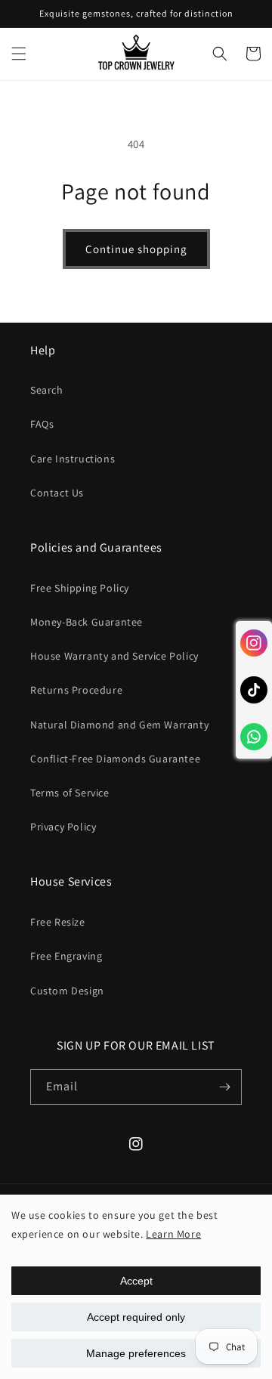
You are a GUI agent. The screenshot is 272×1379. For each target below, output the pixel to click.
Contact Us (57, 492)
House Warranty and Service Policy (114, 656)
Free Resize (57, 922)
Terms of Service (70, 792)
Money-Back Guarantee (86, 622)
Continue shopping (136, 249)
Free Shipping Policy (79, 588)
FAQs (42, 424)
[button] (19, 53)
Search (46, 390)
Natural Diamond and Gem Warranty (119, 724)
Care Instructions (72, 458)
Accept (136, 1281)
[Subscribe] (224, 1087)
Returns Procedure (76, 690)
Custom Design (67, 990)
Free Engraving (66, 956)
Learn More (173, 1234)
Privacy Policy (63, 826)
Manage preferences (136, 1353)
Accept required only (136, 1317)
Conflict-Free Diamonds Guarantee (115, 758)
